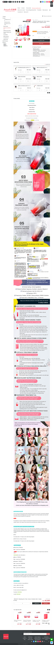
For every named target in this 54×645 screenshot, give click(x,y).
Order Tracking (30, 639)
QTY (33, 35)
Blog (24, 639)
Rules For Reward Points (46, 638)
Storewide (34, 31)
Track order (30, 638)
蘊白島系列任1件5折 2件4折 (7, 24)
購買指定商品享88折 (7, 22)
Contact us (24, 638)
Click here (15, 555)
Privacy (46, 639)
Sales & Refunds (37, 639)
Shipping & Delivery (37, 638)
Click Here (18, 594)
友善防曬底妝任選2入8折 (7, 20)
